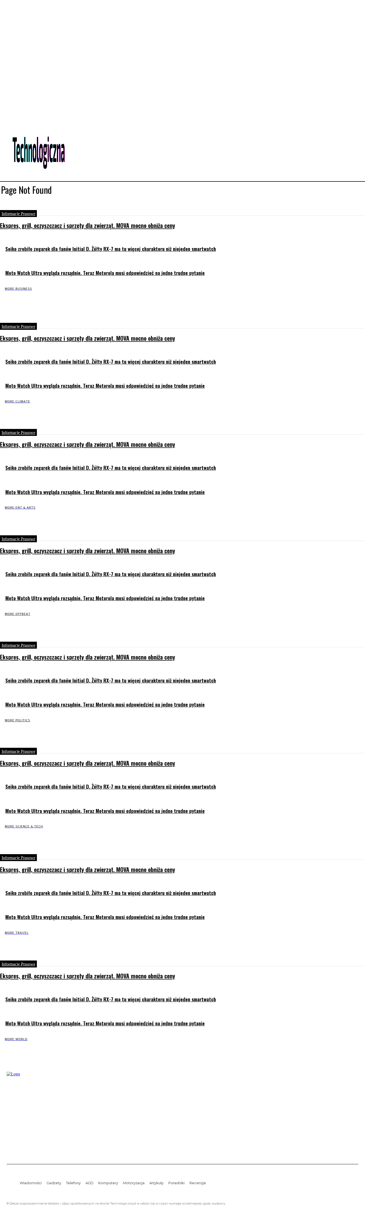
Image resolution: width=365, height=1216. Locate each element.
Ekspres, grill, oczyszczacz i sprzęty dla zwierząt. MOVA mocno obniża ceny (87, 225)
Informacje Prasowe (18, 213)
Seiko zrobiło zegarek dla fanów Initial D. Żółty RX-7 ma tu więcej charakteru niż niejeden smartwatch (110, 248)
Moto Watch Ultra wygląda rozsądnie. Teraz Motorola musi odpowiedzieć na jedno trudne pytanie (105, 272)
